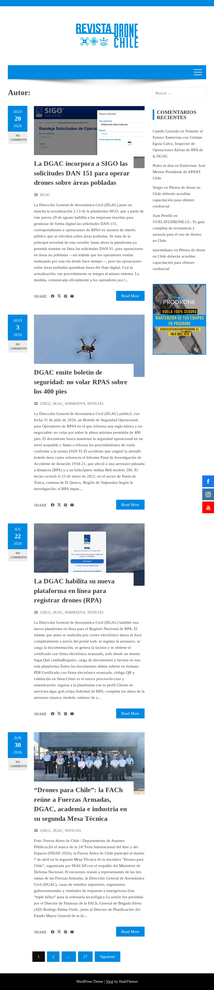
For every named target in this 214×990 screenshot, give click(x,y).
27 (85, 957)
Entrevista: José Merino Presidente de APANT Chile (179, 171)
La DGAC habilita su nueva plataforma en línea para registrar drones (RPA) (74, 590)
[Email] (72, 296)
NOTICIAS (95, 404)
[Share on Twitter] (59, 296)
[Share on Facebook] (52, 296)
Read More (130, 296)
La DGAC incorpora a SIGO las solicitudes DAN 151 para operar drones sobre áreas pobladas (82, 173)
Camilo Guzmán (166, 131)
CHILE (45, 404)
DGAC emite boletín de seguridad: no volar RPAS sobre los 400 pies (80, 382)
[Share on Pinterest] (65, 296)
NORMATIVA (75, 404)
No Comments (18, 137)
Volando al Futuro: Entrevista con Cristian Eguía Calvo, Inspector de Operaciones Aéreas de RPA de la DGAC (178, 143)
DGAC (45, 195)
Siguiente (107, 957)
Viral (109, 981)
